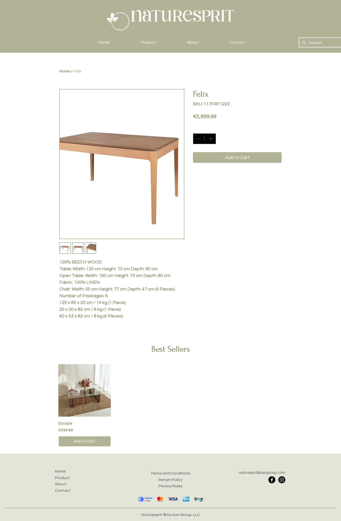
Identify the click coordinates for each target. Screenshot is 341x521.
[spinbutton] (204, 139)
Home (64, 71)
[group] (170, 405)
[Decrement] (197, 139)
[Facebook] (271, 479)
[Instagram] (281, 479)
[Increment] (211, 139)
